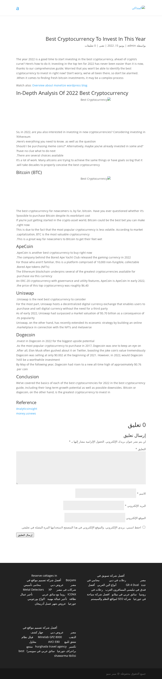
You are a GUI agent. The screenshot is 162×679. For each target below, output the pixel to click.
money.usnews (26, 413)
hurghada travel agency (51, 646)
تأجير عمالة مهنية (57, 599)
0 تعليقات (90, 45)
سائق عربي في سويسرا (41, 651)
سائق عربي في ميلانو (124, 594)
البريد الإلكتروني (135, 506)
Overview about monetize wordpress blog (59, 85)
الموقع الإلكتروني (136, 518)
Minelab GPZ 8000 (50, 637)
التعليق (141, 449)
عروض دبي (56, 585)
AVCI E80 (54, 642)
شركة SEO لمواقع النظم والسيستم (111, 599)
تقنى (101, 45)
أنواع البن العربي (106, 585)
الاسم (141, 493)
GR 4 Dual (132, 585)
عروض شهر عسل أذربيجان (50, 603)
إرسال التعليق (25, 535)
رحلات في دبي (117, 580)
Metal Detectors (33, 589)
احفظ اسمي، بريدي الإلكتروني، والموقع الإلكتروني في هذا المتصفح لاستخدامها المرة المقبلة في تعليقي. (81, 527)
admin (131, 45)
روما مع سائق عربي (53, 594)
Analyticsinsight (26, 409)
